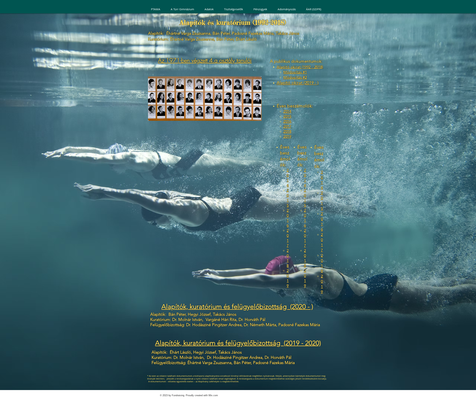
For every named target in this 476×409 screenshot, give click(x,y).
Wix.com (213, 395)
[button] (210, 9)
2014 (287, 111)
